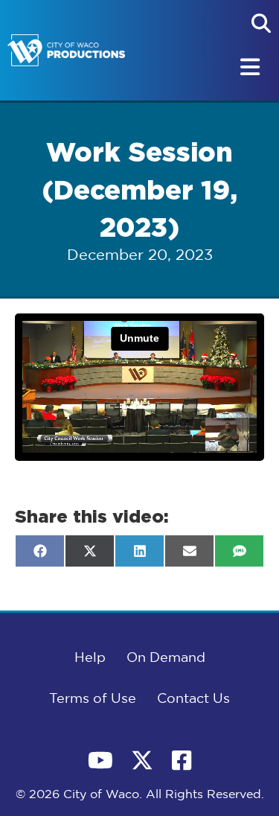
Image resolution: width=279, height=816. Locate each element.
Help (90, 658)
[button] (261, 23)
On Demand (165, 658)
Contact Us (193, 699)
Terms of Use (92, 699)
